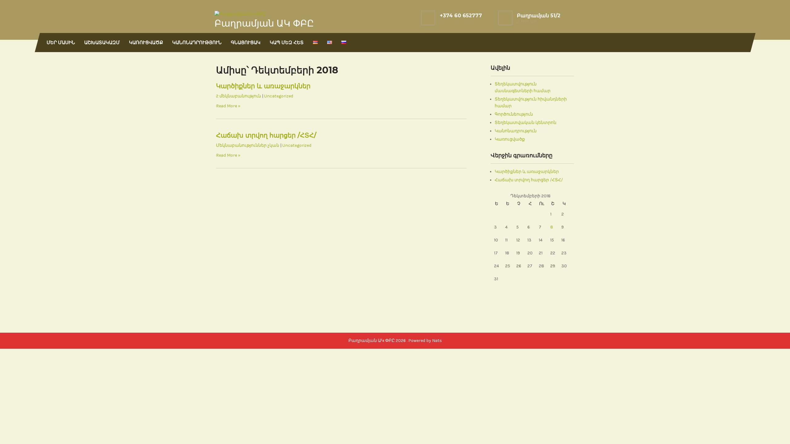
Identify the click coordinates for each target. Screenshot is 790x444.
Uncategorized (278, 96)
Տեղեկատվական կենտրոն (525, 122)
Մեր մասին (61, 42)
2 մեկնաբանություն (238, 96)
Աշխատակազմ (102, 42)
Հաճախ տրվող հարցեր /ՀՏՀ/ (266, 135)
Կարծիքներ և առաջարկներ (263, 86)
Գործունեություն (514, 114)
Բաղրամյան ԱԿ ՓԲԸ (264, 23)
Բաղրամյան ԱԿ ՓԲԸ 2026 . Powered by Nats (395, 340)
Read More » (228, 106)
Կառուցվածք (146, 42)
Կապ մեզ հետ (287, 42)
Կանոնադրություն (197, 42)
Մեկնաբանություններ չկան (247, 145)
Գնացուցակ (245, 42)
